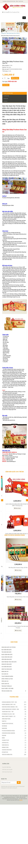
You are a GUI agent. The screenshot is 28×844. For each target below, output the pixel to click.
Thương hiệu (6, 95)
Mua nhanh (6, 85)
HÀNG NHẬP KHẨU (14, 751)
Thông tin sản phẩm (8, 93)
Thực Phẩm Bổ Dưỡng (7, 709)
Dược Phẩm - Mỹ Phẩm (7, 721)
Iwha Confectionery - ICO (14, 749)
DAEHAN (14, 768)
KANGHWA (14, 761)
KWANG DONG (14, 780)
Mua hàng (15, 78)
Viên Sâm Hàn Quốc (7, 692)
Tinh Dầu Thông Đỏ (7, 719)
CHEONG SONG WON (14, 782)
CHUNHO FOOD (14, 773)
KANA (14, 770)
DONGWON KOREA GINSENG (14, 766)
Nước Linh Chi (5, 716)
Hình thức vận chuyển (7, 802)
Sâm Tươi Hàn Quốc (7, 702)
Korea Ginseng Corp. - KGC (14, 737)
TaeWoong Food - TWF (14, 744)
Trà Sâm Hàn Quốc (6, 685)
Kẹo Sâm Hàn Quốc (6, 682)
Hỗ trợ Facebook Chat (14, 12)
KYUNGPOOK (14, 785)
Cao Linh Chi (5, 707)
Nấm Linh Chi (5, 704)
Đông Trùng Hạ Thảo (7, 711)
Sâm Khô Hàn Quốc (7, 697)
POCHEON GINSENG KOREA (14, 763)
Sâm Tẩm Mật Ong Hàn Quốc (9, 694)
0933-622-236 (12, 81)
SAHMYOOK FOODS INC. (14, 756)
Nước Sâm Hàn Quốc (7, 687)
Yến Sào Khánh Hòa (7, 724)
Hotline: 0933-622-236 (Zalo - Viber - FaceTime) (13, 1)
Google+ (5, 101)
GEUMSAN (14, 759)
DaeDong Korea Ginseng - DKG (14, 739)
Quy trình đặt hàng (6, 800)
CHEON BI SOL (14, 775)
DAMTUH (14, 754)
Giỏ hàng (5, 12)
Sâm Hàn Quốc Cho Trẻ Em (8, 680)
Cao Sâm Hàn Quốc (7, 699)
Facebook (5, 98)
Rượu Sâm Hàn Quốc (7, 690)
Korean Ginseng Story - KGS (14, 735)
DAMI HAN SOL (14, 778)
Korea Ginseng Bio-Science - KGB (14, 742)
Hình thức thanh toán (7, 804)
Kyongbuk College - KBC (14, 747)
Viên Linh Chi (5, 714)
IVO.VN (20, 833)
